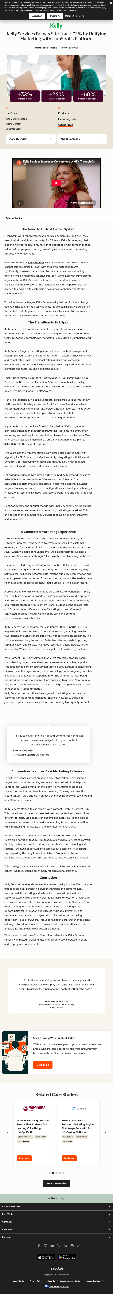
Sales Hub (10, 444)
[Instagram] (45, 1246)
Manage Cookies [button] (92, 1281)
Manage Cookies (73, 16)
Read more (24, 1158)
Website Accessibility (70, 1281)
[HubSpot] (56, 1269)
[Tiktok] (78, 1246)
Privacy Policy (36, 1281)
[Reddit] (72, 1246)
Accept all (37, 16)
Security (51, 1281)
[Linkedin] (65, 1246)
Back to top (58, 1198)
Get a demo (43, 1065)
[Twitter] (58, 1246)
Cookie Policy (72, 10)
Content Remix (61, 809)
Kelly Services (36, 262)
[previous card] (7, 1133)
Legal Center (19, 1281)
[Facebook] (38, 1246)
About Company (70, 139)
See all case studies (56, 1183)
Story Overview (18, 139)
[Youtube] (52, 1246)
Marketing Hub (67, 119)
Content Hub (65, 124)
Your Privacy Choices (59, 1286)
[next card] (105, 1133)
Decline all (55, 16)
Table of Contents (15, 218)
